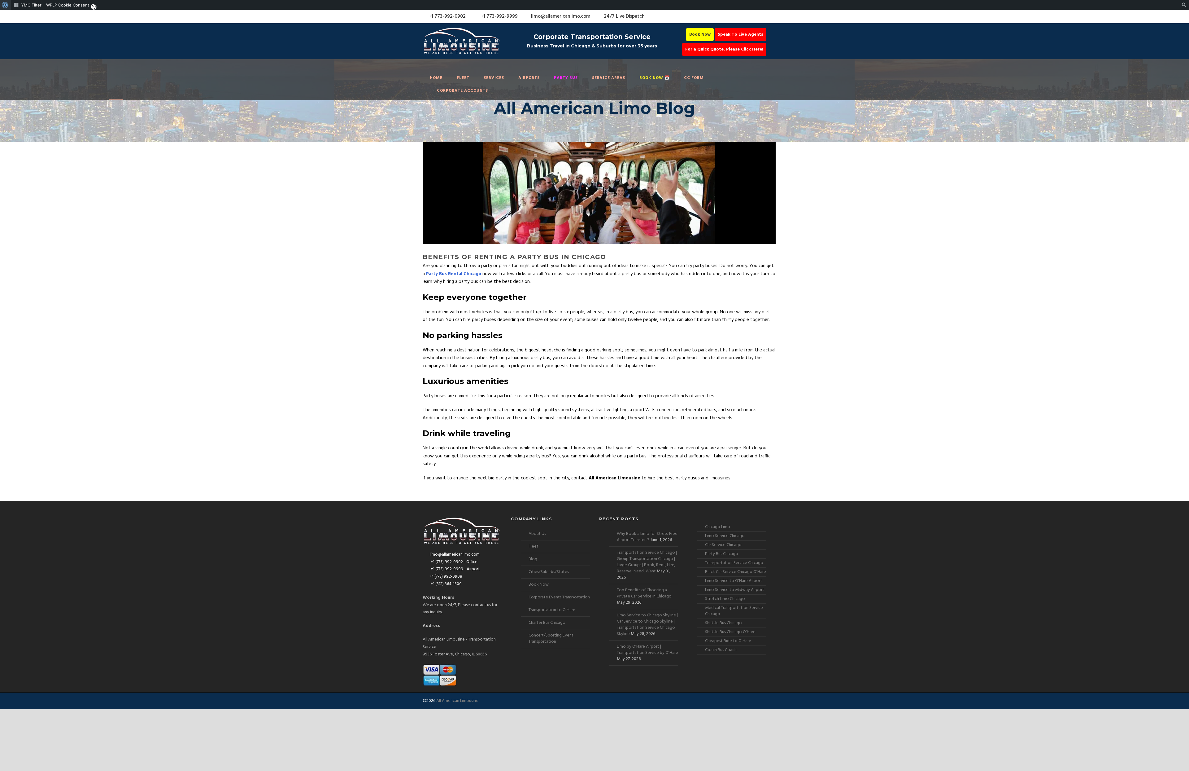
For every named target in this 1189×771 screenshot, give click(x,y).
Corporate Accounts (462, 90)
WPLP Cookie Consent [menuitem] (67, 4)
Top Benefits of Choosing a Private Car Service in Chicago (644, 593)
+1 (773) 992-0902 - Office (453, 562)
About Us (537, 533)
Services (494, 78)
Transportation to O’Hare (552, 610)
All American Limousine (457, 700)
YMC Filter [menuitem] (31, 4)
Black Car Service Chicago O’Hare (735, 571)
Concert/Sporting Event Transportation (551, 638)
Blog (533, 559)
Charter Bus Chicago (547, 622)
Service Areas (608, 78)
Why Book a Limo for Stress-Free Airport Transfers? (647, 537)
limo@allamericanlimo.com (560, 16)
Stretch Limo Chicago (725, 598)
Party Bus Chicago (721, 553)
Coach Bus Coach (721, 650)
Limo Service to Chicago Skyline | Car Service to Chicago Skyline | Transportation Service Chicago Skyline (647, 624)
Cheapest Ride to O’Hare (728, 641)
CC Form (694, 78)
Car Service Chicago (723, 545)
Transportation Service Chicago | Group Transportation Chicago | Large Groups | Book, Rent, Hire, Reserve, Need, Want (647, 562)
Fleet (463, 78)
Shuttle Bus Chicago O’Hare (730, 632)
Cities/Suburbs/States (549, 571)
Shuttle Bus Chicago (723, 623)
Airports (529, 78)
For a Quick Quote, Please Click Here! (724, 49)
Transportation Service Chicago (734, 562)
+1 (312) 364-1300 (446, 584)
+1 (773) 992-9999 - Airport (455, 569)
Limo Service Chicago (725, 536)
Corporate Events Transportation (559, 597)
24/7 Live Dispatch (624, 16)
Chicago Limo (717, 527)
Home (436, 78)
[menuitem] (5, 5)
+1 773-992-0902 (446, 16)
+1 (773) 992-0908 (446, 576)
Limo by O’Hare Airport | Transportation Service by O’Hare (647, 649)
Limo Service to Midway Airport (734, 589)
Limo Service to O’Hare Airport (733, 580)
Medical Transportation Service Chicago (734, 611)
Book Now (700, 34)
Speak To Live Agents (740, 34)
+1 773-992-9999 (498, 16)
